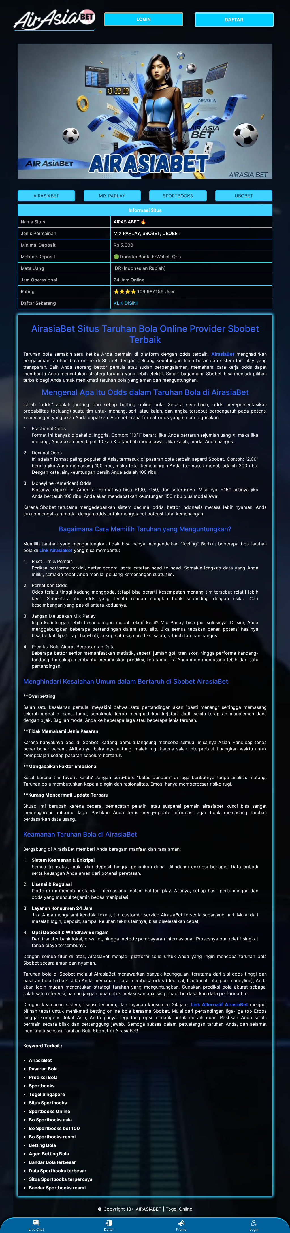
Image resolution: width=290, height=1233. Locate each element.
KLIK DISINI (126, 303)
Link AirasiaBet (55, 550)
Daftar (109, 1229)
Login (254, 1229)
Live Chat (36, 1229)
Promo (181, 1229)
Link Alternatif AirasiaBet (219, 1004)
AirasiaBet (222, 354)
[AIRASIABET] (54, 19)
